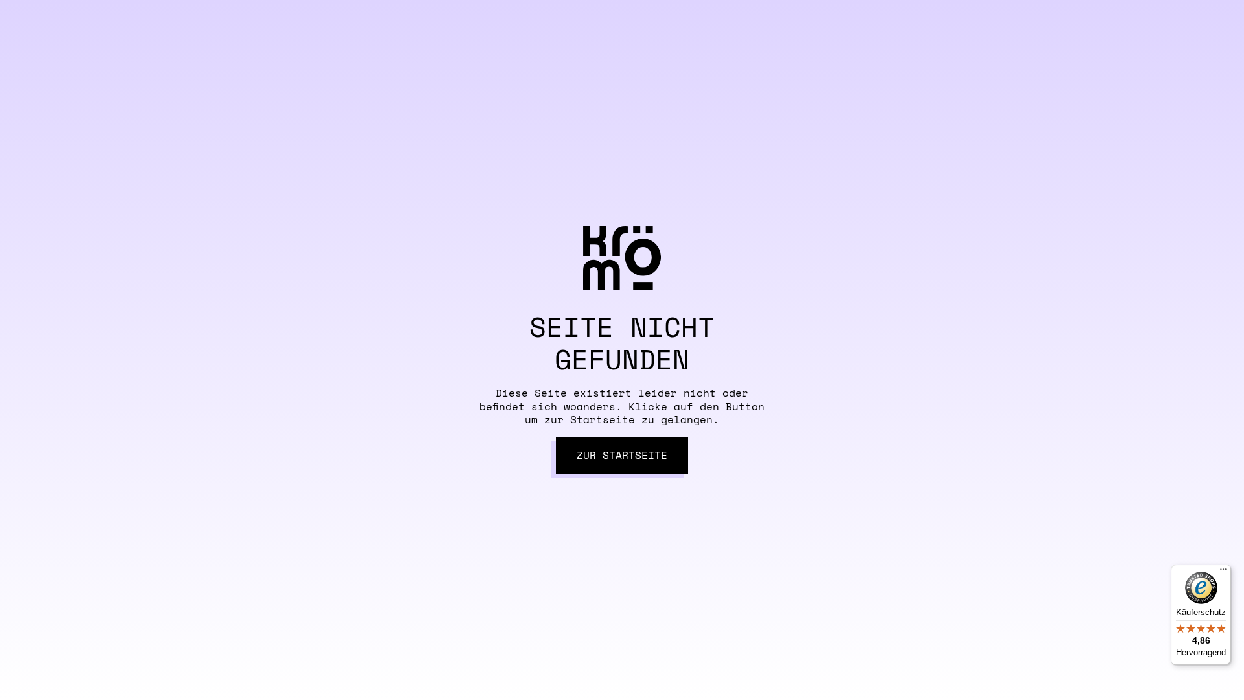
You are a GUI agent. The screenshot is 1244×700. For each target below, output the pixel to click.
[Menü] (1223, 572)
